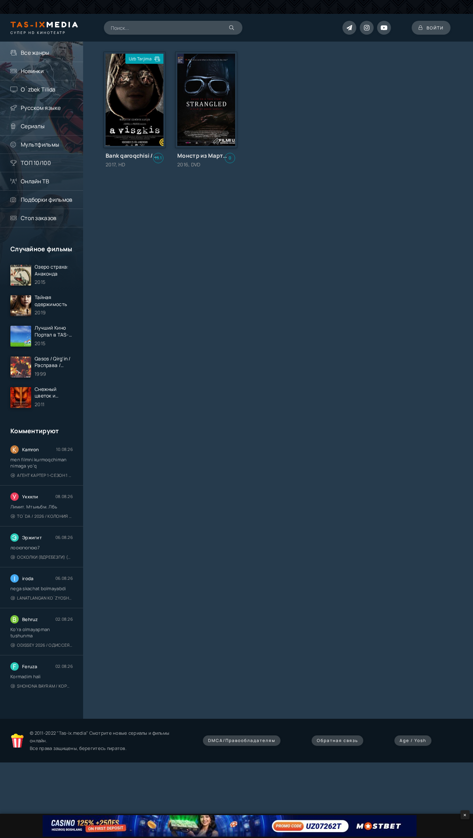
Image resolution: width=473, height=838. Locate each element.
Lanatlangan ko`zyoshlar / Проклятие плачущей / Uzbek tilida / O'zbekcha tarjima (45, 598)
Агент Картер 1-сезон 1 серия (45, 475)
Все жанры (35, 52)
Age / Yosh (413, 740)
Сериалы (33, 126)
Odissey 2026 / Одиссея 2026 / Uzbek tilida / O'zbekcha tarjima (45, 645)
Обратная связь (337, 740)
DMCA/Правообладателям (241, 740)
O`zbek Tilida (38, 89)
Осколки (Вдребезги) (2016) (45, 557)
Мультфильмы (40, 144)
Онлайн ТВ (35, 181)
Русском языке (41, 108)
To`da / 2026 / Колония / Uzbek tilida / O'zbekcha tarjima (45, 516)
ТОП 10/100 (36, 163)
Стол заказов (38, 218)
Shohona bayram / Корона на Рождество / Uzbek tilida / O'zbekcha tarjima (45, 686)
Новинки (32, 71)
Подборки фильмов (46, 199)
